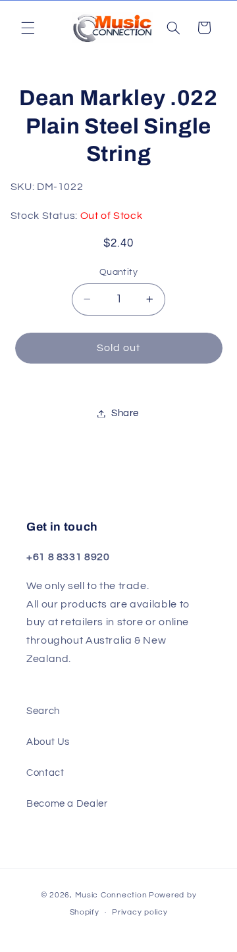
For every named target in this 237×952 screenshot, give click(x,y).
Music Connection (111, 895)
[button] (28, 27)
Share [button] (125, 413)
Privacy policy (139, 912)
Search (43, 711)
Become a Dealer (66, 804)
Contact (45, 773)
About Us (48, 742)
